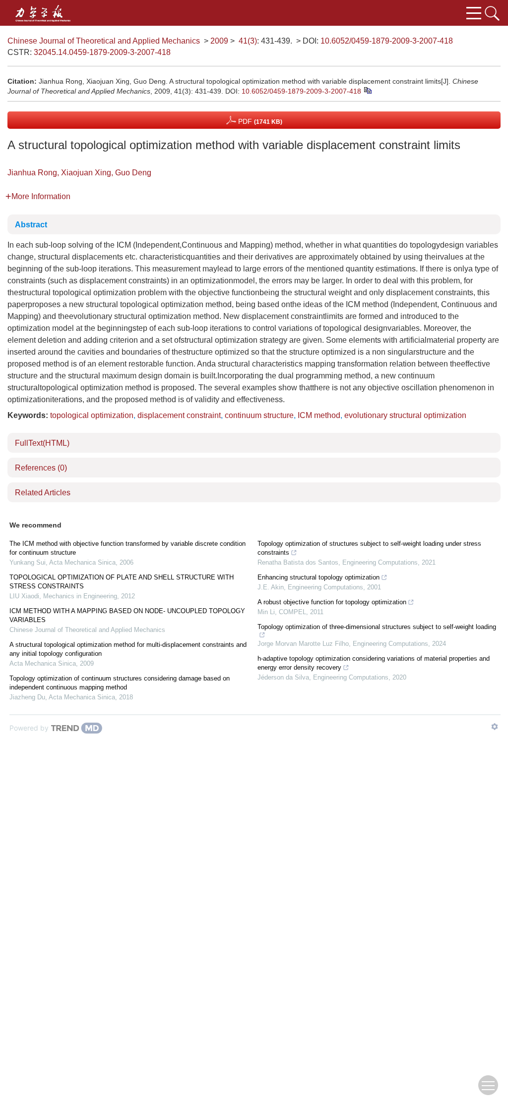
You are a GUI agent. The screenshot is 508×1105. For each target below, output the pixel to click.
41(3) (248, 41)
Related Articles (42, 492)
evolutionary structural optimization (405, 415)
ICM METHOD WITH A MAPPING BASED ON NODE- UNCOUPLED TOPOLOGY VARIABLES (127, 615)
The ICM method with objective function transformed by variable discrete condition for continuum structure (127, 548)
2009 (219, 41)
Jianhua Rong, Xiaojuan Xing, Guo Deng (79, 172)
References (41, 468)
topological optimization (91, 415)
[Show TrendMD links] (495, 727)
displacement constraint (179, 415)
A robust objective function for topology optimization (331, 602)
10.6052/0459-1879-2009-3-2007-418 (386, 41)
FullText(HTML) (42, 443)
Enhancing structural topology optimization (318, 577)
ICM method (319, 415)
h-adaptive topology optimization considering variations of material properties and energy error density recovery (373, 663)
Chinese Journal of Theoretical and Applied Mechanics (103, 41)
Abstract (31, 224)
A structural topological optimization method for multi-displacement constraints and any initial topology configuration (128, 649)
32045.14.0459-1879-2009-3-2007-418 (102, 52)
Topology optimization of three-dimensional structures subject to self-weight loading (376, 627)
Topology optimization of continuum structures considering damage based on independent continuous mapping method (119, 683)
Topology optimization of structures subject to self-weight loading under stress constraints (369, 548)
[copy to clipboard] (367, 90)
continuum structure (259, 415)
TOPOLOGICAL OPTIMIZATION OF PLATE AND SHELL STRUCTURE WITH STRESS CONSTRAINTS (121, 582)
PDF (259, 121)
